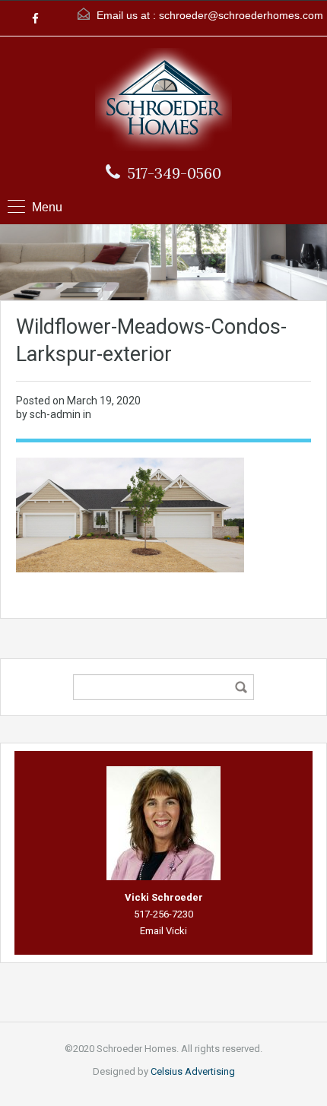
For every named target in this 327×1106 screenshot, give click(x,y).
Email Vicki (163, 930)
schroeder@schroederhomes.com (241, 15)
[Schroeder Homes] (163, 101)
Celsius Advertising (193, 1071)
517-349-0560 (174, 173)
